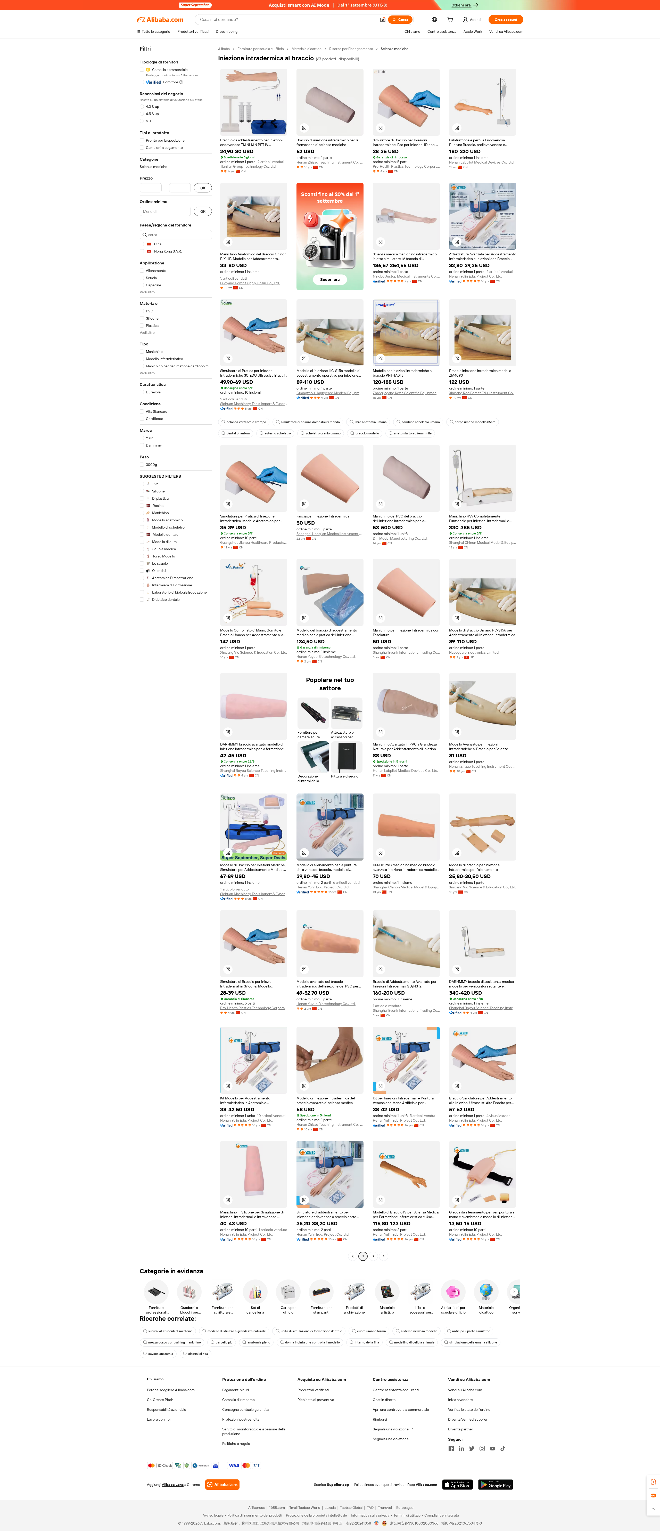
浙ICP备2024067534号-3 (461, 1523)
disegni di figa (198, 1354)
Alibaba (224, 49)
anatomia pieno (259, 1342)
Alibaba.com (426, 1485)
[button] (383, 20)
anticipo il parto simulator (471, 1331)
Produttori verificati (313, 1390)
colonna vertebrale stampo (246, 422)
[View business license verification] (376, 1523)
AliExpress (256, 1507)
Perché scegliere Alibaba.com (171, 1390)
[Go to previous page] (352, 1256)
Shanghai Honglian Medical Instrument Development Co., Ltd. (330, 534)
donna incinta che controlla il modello (312, 1342)
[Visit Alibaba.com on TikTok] (503, 1448)
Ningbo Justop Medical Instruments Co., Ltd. (406, 276)
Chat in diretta (384, 1400)
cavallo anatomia (160, 1354)
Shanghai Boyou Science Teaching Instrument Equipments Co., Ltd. (253, 770)
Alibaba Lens (173, 1485)
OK (202, 188)
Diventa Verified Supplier (468, 1419)
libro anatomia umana (371, 422)
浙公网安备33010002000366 (414, 1523)
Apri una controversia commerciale (401, 1409)
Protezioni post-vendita (240, 1419)
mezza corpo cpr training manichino (174, 1342)
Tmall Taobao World (304, 1507)
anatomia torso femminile (413, 433)
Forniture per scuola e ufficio (260, 49)
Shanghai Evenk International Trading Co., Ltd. (406, 652)
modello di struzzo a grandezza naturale (237, 1331)
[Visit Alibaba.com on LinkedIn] (461, 1448)
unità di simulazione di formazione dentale (311, 1331)
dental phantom (238, 433)
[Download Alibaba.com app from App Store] (457, 1484)
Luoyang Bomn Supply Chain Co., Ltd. (250, 283)
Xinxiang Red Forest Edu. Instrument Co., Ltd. (482, 393)
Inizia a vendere (460, 1400)
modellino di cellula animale (414, 1342)
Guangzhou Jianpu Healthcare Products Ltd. (253, 542)
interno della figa (367, 1342)
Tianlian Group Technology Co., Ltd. (248, 166)
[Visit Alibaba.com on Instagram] (482, 1448)
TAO (370, 1507)
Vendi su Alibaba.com (465, 1390)
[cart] (451, 20)
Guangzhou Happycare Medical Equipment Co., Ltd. (330, 393)
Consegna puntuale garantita (245, 1409)
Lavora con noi (158, 1419)
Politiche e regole (236, 1443)
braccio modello (367, 433)
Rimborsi (380, 1419)
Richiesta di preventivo (316, 1400)
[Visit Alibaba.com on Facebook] (451, 1448)
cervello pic (224, 1342)
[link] (653, 1482)
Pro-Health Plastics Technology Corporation (406, 166)
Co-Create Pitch (160, 1400)
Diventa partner (460, 1429)
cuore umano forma (371, 1331)
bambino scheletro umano (421, 422)
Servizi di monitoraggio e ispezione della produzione (253, 1431)
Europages (405, 1507)
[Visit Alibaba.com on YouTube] (492, 1448)
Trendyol (385, 1507)
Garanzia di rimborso (238, 1400)
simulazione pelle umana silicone (473, 1342)
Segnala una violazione (391, 1439)
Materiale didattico (306, 49)
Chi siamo (155, 1379)
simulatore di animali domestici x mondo (310, 422)
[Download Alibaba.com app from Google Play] (495, 1484)
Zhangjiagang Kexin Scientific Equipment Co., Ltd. (406, 393)
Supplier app (338, 1485)
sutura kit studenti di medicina (170, 1331)
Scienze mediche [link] (394, 49)
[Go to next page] (383, 1256)
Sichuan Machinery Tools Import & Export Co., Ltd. (253, 404)
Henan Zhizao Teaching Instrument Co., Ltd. (330, 162)
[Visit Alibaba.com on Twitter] (472, 1448)
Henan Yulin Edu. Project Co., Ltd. (475, 276)
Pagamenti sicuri (235, 1390)
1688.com (277, 1507)
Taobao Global (351, 1507)
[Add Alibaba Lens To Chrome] (222, 1484)
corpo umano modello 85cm (475, 422)
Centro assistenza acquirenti (396, 1390)
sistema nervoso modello (419, 1331)
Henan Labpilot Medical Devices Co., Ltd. (481, 162)
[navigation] (176, 653)
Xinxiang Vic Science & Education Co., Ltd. (253, 652)
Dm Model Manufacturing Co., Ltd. (400, 538)
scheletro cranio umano (323, 433)
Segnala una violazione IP (393, 1429)
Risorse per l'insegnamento (351, 49)
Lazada (330, 1507)
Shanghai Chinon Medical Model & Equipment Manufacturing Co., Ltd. (482, 542)
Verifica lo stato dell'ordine (469, 1409)
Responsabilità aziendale (166, 1409)
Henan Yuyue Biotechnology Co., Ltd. (326, 656)
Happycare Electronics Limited (474, 652)
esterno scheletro (278, 433)
